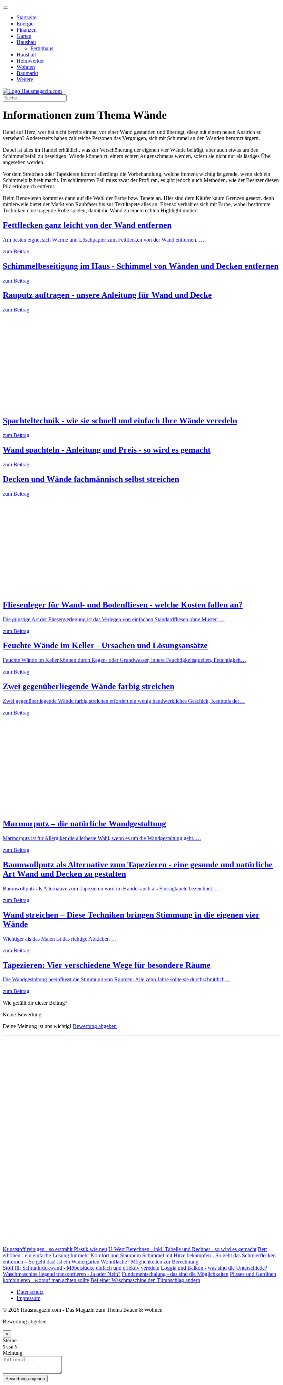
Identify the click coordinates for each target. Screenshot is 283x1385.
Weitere (25, 79)
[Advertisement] (141, 361)
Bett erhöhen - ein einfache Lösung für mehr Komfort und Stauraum (135, 1252)
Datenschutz (30, 1292)
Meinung (12, 1353)
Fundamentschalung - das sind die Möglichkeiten (175, 1274)
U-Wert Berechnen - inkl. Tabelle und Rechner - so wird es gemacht (182, 1249)
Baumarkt (27, 73)
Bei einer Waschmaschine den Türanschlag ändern (145, 1280)
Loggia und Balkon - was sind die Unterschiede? (214, 1268)
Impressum (28, 1298)
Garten (24, 36)
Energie (25, 24)
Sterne (10, 1340)
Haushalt (26, 54)
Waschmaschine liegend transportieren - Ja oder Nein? (61, 1274)
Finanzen (27, 30)
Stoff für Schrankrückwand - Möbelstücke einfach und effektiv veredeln (81, 1268)
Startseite (26, 17)
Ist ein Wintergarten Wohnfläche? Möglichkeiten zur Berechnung (127, 1262)
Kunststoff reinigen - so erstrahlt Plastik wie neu (55, 1249)
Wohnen (26, 67)
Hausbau (26, 42)
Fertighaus (41, 48)
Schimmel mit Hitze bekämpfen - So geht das (191, 1255)
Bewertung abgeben (95, 1026)
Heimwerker (30, 61)
